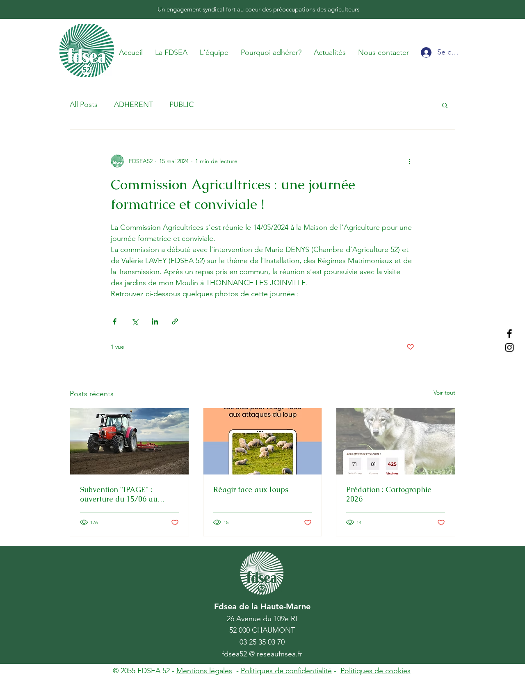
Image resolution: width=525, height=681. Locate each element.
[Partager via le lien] (175, 321)
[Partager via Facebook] (115, 321)
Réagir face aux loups (250, 489)
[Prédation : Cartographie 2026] (395, 441)
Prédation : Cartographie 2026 (388, 494)
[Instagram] (509, 347)
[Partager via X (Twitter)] (135, 321)
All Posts (84, 104)
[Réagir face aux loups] (262, 441)
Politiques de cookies (375, 670)
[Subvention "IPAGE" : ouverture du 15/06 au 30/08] (129, 441)
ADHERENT (133, 104)
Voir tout (444, 392)
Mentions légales (204, 670)
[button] (445, 105)
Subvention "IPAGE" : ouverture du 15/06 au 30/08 (119, 494)
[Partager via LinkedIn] (155, 321)
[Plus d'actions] (409, 161)
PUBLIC (181, 104)
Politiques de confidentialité (286, 670)
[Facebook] (509, 333)
